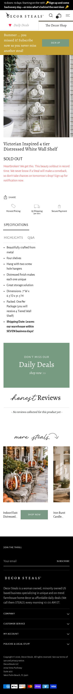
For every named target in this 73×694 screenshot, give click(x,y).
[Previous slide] (9, 478)
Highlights (13, 237)
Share (12, 197)
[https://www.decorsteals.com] (36, 365)
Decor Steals (27, 657)
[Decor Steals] (25, 15)
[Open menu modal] (67, 15)
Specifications (16, 225)
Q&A (31, 237)
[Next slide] (64, 478)
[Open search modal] (51, 15)
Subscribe (63, 561)
